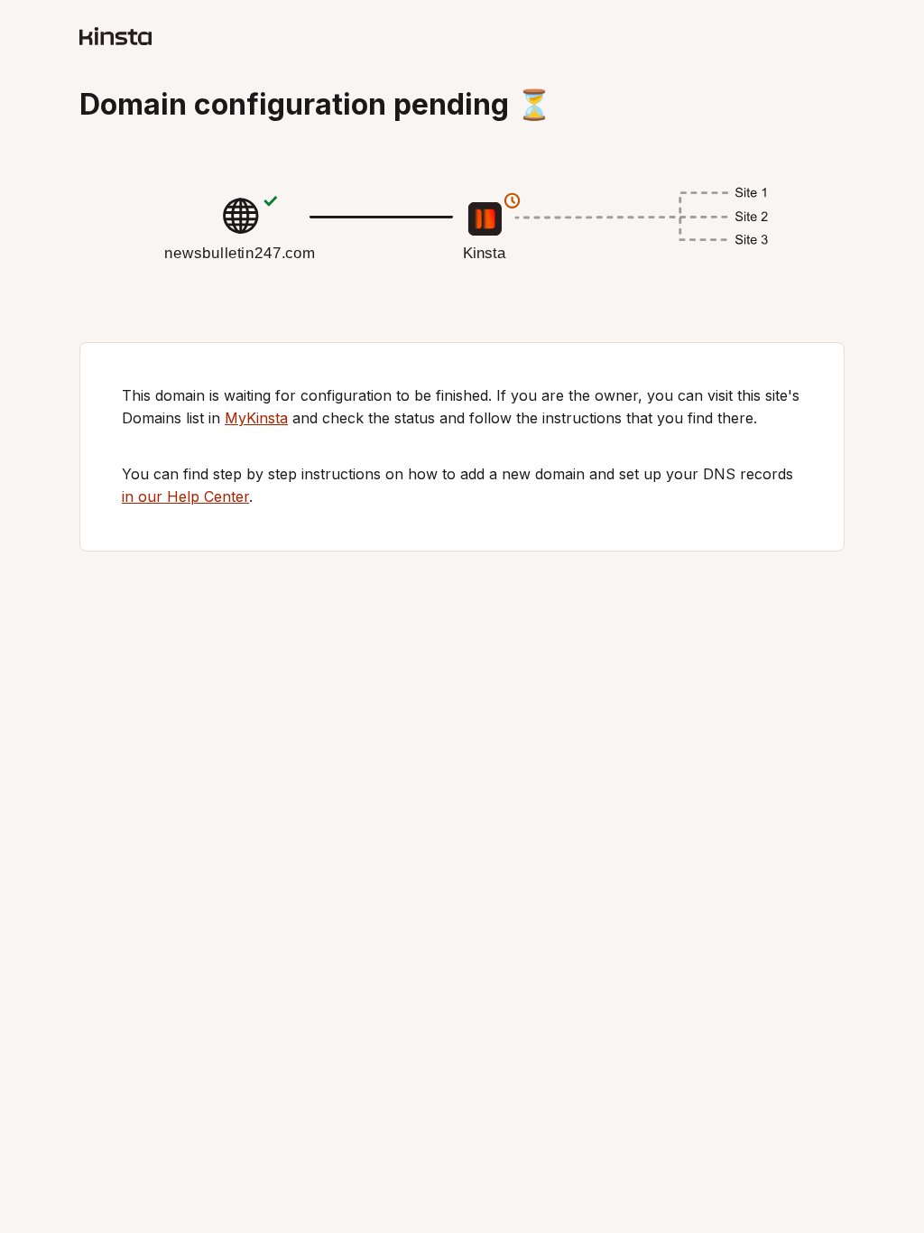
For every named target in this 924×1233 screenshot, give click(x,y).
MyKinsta (256, 418)
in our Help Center (185, 496)
